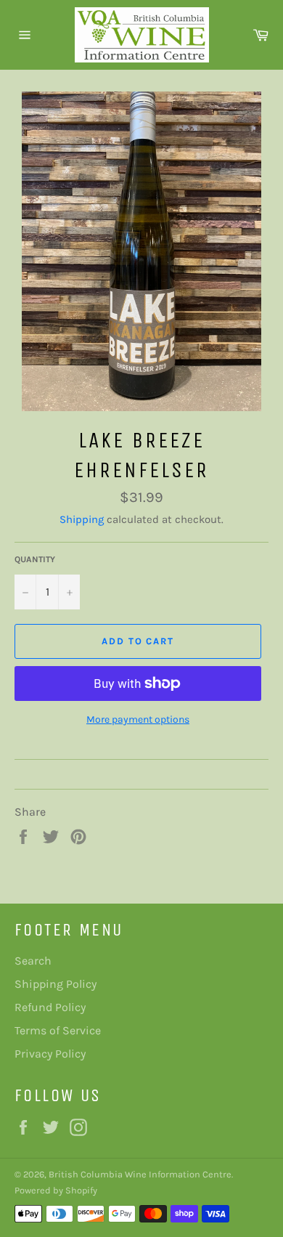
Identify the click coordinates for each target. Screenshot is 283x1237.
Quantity (35, 559)
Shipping (82, 519)
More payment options (137, 719)
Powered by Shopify (56, 1190)
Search (33, 961)
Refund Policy (50, 1007)
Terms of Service (58, 1030)
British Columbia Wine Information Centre (140, 1174)
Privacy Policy (50, 1053)
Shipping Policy (56, 984)
